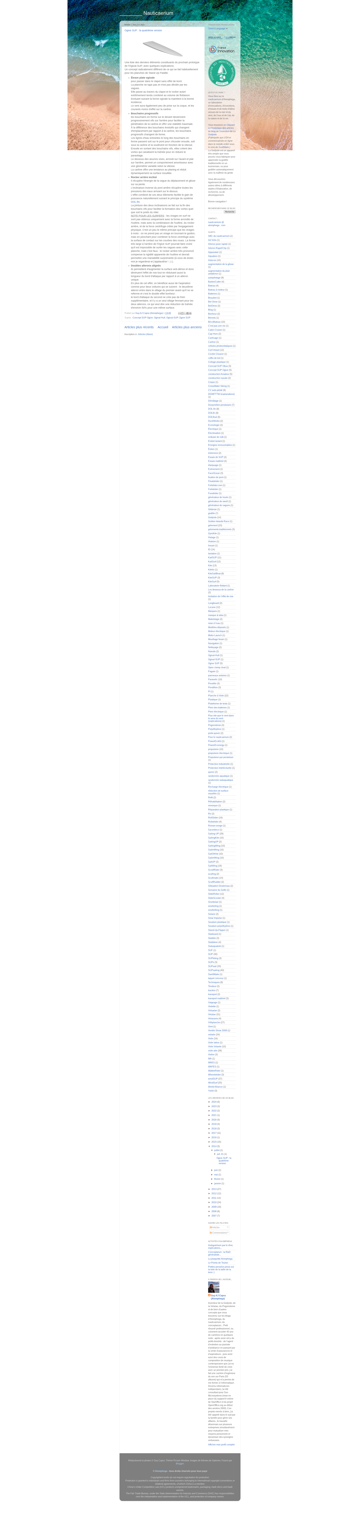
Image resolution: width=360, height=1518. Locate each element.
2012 (214, 1193)
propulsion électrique (218, 753)
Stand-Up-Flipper (216, 930)
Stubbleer (213, 942)
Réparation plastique (218, 809)
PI (209, 691)
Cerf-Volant (213, 350)
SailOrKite (213, 853)
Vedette (212, 1006)
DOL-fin (135, 201)
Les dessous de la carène (221, 589)
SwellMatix (213, 974)
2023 (214, 1106)
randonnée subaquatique (220, 780)
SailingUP (213, 841)
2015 (214, 1141)
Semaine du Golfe (217, 890)
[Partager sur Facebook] (187, 313)
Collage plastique (217, 362)
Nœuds (212, 651)
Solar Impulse (215, 918)
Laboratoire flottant (217, 585)
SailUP (211, 861)
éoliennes (213, 453)
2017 (214, 1133)
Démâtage (213, 400)
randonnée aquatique (219, 776)
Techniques (214, 982)
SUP (210, 954)
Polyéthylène (214, 729)
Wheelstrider (214, 1074)
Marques (212, 611)
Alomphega (161, 1471)
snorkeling (213, 906)
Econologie (214, 425)
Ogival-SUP (172, 317)
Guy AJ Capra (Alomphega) (218, 1297)
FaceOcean (214, 473)
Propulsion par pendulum (220, 757)
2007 (214, 1215)
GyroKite (212, 533)
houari (211, 545)
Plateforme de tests (217, 703)
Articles (216, 1227)
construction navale (218, 378)
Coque (211, 382)
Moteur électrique (216, 631)
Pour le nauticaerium (218, 737)
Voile (210, 1038)
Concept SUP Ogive (143, 317)
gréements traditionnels (219, 529)
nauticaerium (214, 99)
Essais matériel (215, 461)
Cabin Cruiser (215, 330)
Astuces (212, 260)
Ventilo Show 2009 (217, 1030)
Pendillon (213, 687)
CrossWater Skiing (217, 386)
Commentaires (219, 1232)
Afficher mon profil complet (221, 1444)
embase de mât (215, 437)
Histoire (212, 541)
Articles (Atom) (145, 334)
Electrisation (214, 433)
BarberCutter (214, 281)
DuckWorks (214, 421)
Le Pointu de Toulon (218, 1262)
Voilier (211, 1054)
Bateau (211, 285)
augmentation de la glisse (221, 264)
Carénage (213, 338)
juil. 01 (220, 1154)
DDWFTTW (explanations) (221, 394)
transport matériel (216, 998)
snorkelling (213, 910)
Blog (210, 309)
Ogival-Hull (159, 317)
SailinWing (213, 849)
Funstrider (213, 493)
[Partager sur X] (185, 313)
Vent (210, 1026)
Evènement (214, 469)
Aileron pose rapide (218, 244)
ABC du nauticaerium (219, 236)
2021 (214, 1115)
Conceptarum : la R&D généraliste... (219, 1253)
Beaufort (212, 297)
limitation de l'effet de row (220, 596)
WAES (211, 1062)
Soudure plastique (217, 922)
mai (216, 1174)
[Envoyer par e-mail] (179, 313)
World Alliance (215, 1086)
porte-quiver (214, 733)
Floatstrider (213, 481)
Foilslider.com (215, 485)
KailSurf (212, 561)
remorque (213, 805)
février (217, 1179)
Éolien (211, 449)
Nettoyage (213, 647)
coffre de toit (214, 358)
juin (216, 1170)
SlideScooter (214, 898)
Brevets (212, 317)
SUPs (211, 962)
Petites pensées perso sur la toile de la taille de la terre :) (221, 1269)
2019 (214, 1124)
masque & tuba (215, 615)
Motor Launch (215, 635)
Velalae (212, 1014)
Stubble (212, 938)
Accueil (163, 327)
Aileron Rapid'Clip (217, 248)
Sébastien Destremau (219, 886)
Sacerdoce (213, 829)
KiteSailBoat (214, 573)
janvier (217, 1183)
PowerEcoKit (214, 741)
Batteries (212, 293)
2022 (214, 1110)
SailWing (212, 865)
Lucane (212, 607)
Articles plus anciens (187, 327)
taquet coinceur (215, 978)
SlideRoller (213, 894)
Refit (210, 797)
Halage (211, 537)
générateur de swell (218, 501)
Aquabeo (212, 256)
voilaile (211, 1034)
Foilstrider (213, 489)
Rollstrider (213, 821)
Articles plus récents (139, 327)
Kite (210, 565)
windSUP (213, 1078)
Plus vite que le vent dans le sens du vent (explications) (221, 718)
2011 (214, 1198)
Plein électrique (216, 711)
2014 (214, 1146)
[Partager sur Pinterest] (190, 313)
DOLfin (211, 413)
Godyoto (212, 134)
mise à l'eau (214, 623)
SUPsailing (214, 970)
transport (212, 994)
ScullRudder (214, 882)
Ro (209, 813)
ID (209, 549)
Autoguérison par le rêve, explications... (220, 1246)
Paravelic (213, 679)
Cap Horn (213, 333)
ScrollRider (213, 870)
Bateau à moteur (216, 289)
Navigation (213, 643)
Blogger (180, 1463)
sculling (212, 874)
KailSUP (212, 557)
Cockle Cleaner (216, 354)
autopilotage (214, 277)
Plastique (213, 699)
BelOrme (212, 305)
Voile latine (213, 1042)
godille (211, 513)
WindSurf (212, 1082)
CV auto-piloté (215, 390)
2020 (214, 1119)
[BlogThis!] (182, 313)
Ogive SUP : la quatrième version (143, 30)
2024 (214, 1101)
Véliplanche (214, 1022)
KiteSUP (212, 577)
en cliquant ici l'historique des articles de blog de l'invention (221, 128)
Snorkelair (213, 902)
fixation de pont (215, 477)
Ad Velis (212, 240)
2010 (214, 1202)
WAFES (212, 1066)
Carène (212, 342)
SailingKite (213, 837)
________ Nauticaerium (146, 13)
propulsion (213, 749)
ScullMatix (224, 147)
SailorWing (213, 857)
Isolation (212, 553)
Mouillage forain (216, 639)
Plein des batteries (217, 707)
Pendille (212, 683)
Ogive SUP (184, 317)
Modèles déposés (217, 627)
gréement (213, 525)
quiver (211, 772)
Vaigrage (212, 1002)
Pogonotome (214, 725)
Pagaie (211, 671)
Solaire (211, 914)
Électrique (213, 429)
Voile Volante (214, 1046)
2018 (214, 1128)
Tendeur (212, 986)
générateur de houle (218, 497)
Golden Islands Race (218, 521)
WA (210, 1058)
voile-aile (212, 1050)
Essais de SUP (215, 457)
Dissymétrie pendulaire (219, 405)
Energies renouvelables (220, 445)
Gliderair (212, 509)
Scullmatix (213, 878)
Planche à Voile (216, 695)
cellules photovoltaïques (220, 346)
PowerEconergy (216, 745)
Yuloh (211, 1090)
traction (211, 990)
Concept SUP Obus (218, 366)
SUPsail (212, 966)
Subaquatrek (214, 946)
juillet (217, 1150)
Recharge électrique (218, 786)
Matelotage (213, 619)
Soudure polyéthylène (219, 926)
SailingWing (214, 845)
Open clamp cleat (217, 667)
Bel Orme (213, 301)
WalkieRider (214, 1070)
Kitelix (211, 569)
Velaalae (212, 1010)
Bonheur (212, 313)
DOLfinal (212, 417)
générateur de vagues (219, 505)
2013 (214, 1189)
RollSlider (213, 817)
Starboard (213, 934)
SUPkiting (213, 958)
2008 (214, 1211)
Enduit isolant (215, 441)
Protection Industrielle (219, 764)
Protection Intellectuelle (219, 768)
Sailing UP (213, 833)
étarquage (213, 465)
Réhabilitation (215, 801)
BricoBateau (214, 322)
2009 (214, 1207)
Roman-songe (215, 825)
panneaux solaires (217, 675)
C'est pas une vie (216, 325)
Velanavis (213, 1018)
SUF (210, 950)
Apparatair (213, 252)
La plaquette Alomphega (220, 1258)
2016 (214, 1137)
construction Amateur (218, 374)
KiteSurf (212, 581)
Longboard (213, 603)
